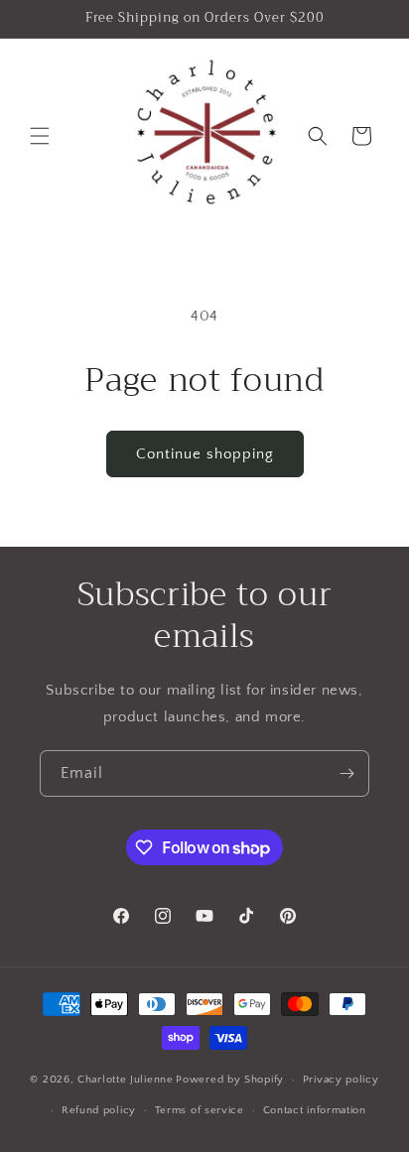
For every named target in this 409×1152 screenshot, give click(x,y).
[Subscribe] (346, 773)
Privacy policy (341, 1080)
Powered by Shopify (230, 1080)
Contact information (314, 1110)
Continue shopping (205, 454)
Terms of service (199, 1110)
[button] (40, 136)
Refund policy (99, 1110)
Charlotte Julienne (125, 1080)
